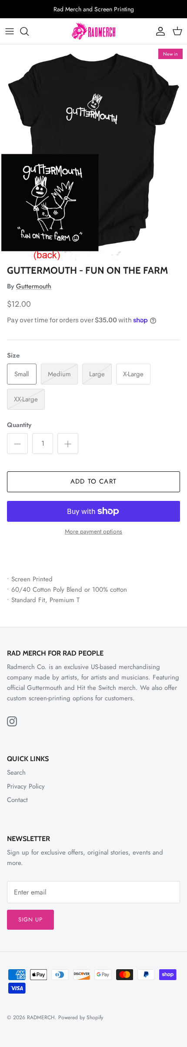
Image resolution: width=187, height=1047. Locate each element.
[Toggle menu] (9, 31)
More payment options (93, 531)
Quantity (19, 425)
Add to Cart (93, 481)
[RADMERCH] (93, 31)
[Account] (158, 31)
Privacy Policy (26, 786)
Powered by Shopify (80, 1017)
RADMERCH (41, 1017)
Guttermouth (33, 286)
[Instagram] (12, 721)
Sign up (30, 919)
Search (16, 772)
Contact (17, 800)
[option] (93, 152)
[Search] (28, 31)
